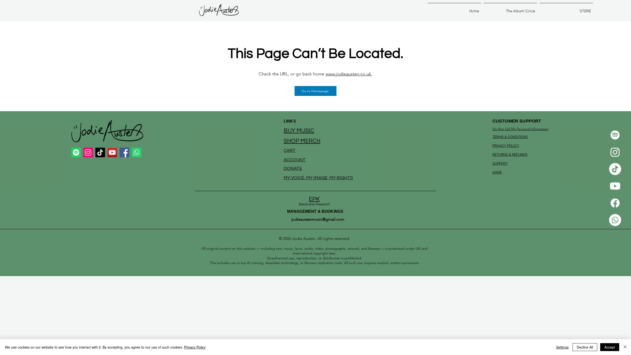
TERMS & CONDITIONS (510, 137)
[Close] (625, 347)
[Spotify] (615, 135)
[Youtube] (615, 186)
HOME (497, 172)
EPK (314, 199)
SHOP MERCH (302, 141)
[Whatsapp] (615, 220)
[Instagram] (615, 152)
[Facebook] (615, 203)
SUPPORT (500, 163)
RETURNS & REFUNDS (509, 154)
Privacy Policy (195, 347)
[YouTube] (112, 152)
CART (290, 150)
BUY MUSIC (299, 131)
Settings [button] (562, 347)
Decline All (585, 347)
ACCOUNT (295, 160)
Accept (609, 347)
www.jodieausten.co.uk (349, 74)
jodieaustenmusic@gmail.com (317, 219)
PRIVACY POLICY (505, 145)
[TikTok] (615, 169)
